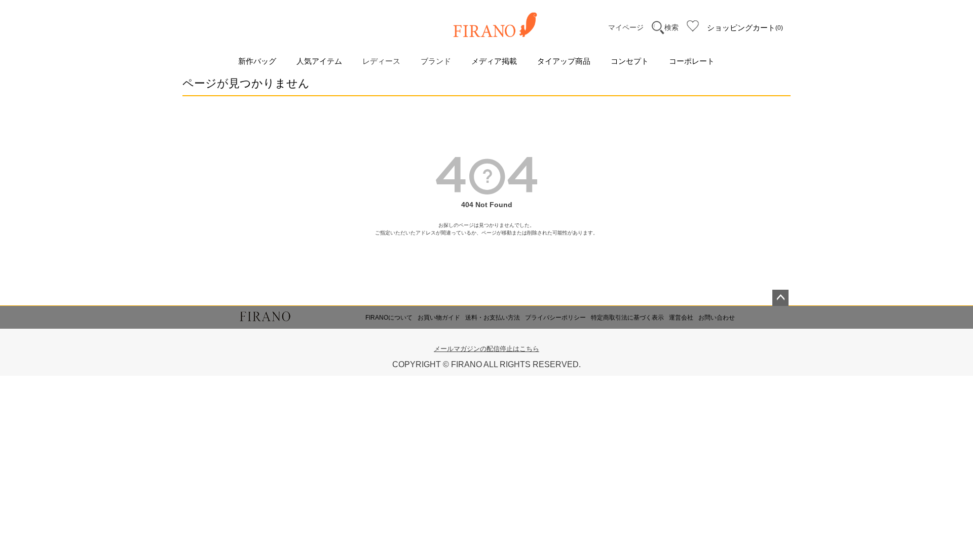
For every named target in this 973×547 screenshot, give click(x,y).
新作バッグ (257, 61)
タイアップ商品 (563, 61)
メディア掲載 (494, 61)
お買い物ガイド (439, 317)
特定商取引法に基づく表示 (627, 317)
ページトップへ (780, 298)
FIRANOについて (389, 317)
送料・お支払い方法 (492, 317)
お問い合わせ (716, 317)
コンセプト (630, 61)
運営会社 (681, 317)
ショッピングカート (744, 27)
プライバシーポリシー (555, 317)
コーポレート (692, 61)
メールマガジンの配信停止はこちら (486, 349)
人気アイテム (319, 61)
